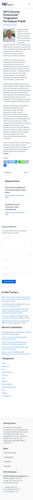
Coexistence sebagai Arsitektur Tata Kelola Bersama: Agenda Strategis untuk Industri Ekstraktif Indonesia (15, 311)
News (3, 390)
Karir (3, 378)
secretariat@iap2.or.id (11, 491)
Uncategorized (6, 396)
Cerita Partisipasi (7, 372)
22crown (4, 337)
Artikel (4, 363)
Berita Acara (5, 366)
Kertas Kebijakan (7, 384)
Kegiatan (4, 381)
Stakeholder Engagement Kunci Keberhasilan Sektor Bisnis (15, 189)
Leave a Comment (10, 195)
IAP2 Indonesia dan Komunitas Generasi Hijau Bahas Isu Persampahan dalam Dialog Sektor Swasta (16, 299)
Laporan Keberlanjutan (9, 387)
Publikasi (4, 393)
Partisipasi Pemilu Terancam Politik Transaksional (12, 206)
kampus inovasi (7, 342)
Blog (3, 369)
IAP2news (19, 195)
